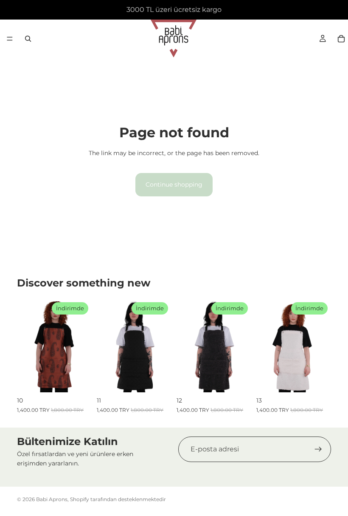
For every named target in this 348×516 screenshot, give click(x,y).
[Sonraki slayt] (82, 345)
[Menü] (10, 38)
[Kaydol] (318, 449)
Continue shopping (174, 184)
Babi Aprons (51, 499)
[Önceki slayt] (26, 345)
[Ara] (28, 38)
